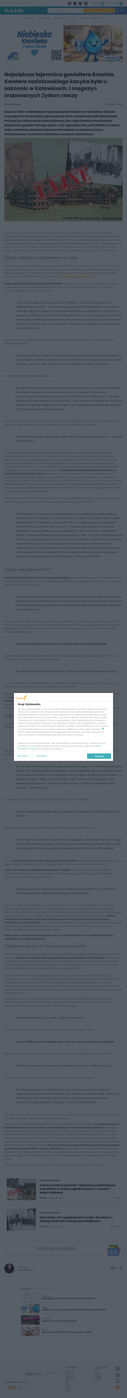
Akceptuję (99, 756)
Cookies (32, 749)
